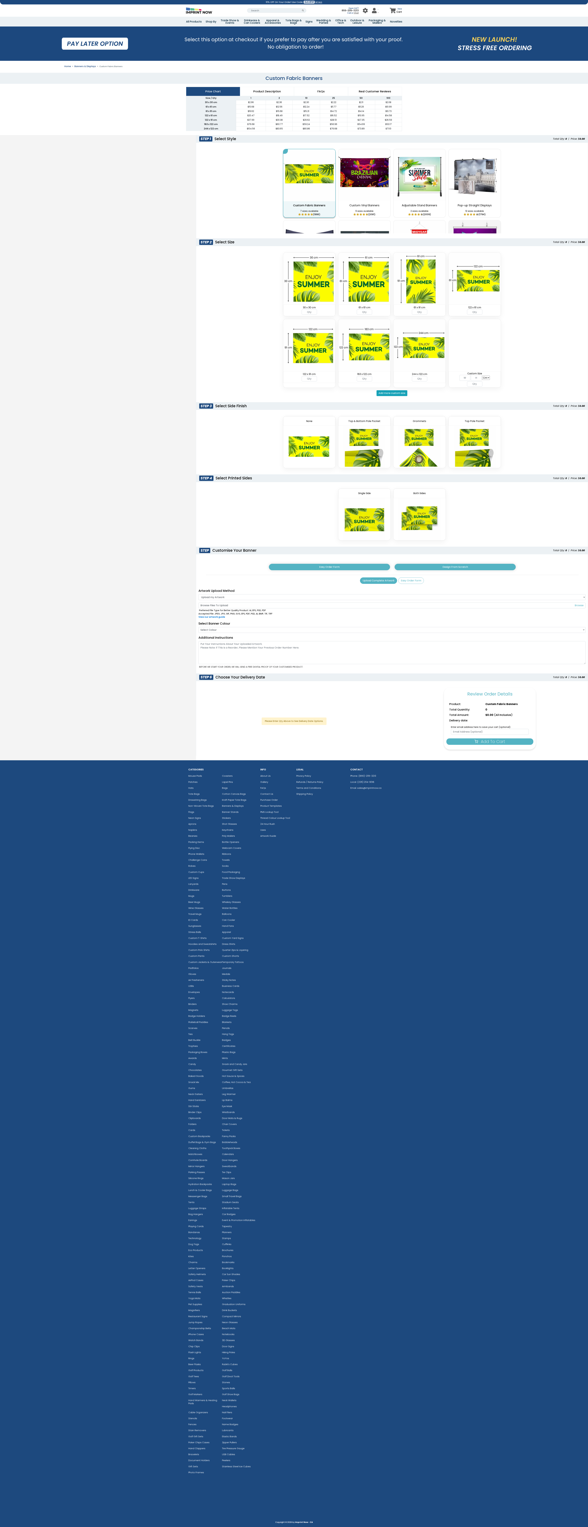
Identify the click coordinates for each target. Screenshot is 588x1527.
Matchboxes (195, 1154)
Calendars (228, 1154)
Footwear (227, 1418)
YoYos (225, 1358)
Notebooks (228, 1334)
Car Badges (229, 1214)
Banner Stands (230, 812)
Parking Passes (196, 1172)
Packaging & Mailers (377, 21)
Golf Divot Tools (230, 1376)
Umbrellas (227, 1088)
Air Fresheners (196, 980)
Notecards (228, 992)
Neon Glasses (230, 1322)
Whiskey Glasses (231, 902)
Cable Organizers (198, 1412)
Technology (194, 1238)
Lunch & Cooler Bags (200, 1190)
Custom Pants (196, 956)
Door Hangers (230, 1160)
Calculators (228, 998)
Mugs (191, 896)
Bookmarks (228, 1262)
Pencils (226, 1028)
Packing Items (196, 842)
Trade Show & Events (230, 21)
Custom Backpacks (199, 1136)
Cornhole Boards (197, 1160)
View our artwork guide (211, 616)
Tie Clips (226, 1172)
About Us (265, 775)
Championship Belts (199, 1328)
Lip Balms (227, 1100)
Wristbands (228, 1112)
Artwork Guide (268, 835)
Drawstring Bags (197, 799)
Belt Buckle (194, 1040)
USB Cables (228, 1454)
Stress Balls (194, 932)
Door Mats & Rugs (232, 1118)
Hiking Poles (228, 1352)
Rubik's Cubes (230, 1364)
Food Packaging (231, 872)
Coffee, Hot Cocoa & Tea (236, 1082)
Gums (191, 1088)
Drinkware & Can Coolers (252, 21)
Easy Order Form (329, 567)
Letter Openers (196, 1268)
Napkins (192, 830)
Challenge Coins (197, 860)
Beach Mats (228, 1328)
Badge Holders (196, 1016)
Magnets (193, 1010)
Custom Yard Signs (233, 938)
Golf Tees (193, 1376)
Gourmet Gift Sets (232, 1070)
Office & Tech (340, 21)
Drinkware (193, 890)
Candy (192, 1064)
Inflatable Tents (230, 1208)
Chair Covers (229, 1124)
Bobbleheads (229, 1142)
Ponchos (227, 1256)
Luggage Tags (230, 1010)
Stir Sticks (193, 1106)
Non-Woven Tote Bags (201, 805)
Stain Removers (197, 1430)
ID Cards (193, 920)
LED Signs (193, 878)
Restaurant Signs (197, 1316)
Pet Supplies (195, 1304)
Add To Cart (492, 742)
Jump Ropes (195, 1322)
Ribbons (226, 854)
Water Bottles (229, 908)
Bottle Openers (230, 842)
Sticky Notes (229, 980)
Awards (192, 1058)
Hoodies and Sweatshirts (202, 944)
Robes (192, 865)
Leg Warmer (229, 1094)
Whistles (226, 1298)
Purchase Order (269, 799)
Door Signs (228, 1346)
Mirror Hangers (196, 1166)
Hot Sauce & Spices (233, 1076)
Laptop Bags (229, 1184)
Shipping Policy (304, 794)
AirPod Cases (195, 1280)
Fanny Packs (229, 1136)
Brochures (227, 1250)
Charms (192, 1262)
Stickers (226, 818)
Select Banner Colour (214, 623)
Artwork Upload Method (216, 591)
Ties (190, 1034)
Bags (225, 788)
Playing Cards (196, 1226)
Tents (191, 1202)
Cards (191, 1130)
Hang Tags (228, 1034)
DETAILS (318, 2)
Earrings (192, 1220)
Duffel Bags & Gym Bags (202, 1142)
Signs (309, 21)
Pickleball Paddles (198, 1022)
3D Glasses (228, 1340)
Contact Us (266, 794)
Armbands (228, 1286)
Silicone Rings (196, 1178)
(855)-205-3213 (367, 775)
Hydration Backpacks (200, 1184)
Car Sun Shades (231, 1274)
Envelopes (194, 992)
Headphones (229, 1406)
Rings (191, 1358)
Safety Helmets (197, 1274)
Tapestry (227, 1226)
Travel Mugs (195, 914)
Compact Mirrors (231, 1316)
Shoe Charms (229, 1004)
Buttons (226, 890)
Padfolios (193, 968)
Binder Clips (195, 1112)
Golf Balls (227, 1370)
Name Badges (230, 1424)
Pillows (192, 1382)
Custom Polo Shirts (199, 950)
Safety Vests (195, 1286)
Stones (226, 1382)
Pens (224, 884)
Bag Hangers (195, 1214)
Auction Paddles (231, 1292)
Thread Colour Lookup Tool (275, 818)
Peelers (226, 1460)
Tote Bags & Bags (293, 21)
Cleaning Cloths (197, 1148)
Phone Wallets (196, 854)
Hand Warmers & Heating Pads (202, 1402)
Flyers (191, 998)
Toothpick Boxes (231, 1148)
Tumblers (227, 896)
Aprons (192, 824)
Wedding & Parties (323, 21)
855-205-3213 (350, 10)
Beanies (192, 835)
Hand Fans (228, 926)
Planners (227, 1232)
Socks (225, 865)
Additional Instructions (215, 637)
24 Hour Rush (267, 824)
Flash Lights (194, 1352)
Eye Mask (227, 1106)
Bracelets (193, 1454)
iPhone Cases (196, 1334)
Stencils (192, 1418)
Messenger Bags (197, 1196)
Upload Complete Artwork (378, 580)
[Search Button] (303, 10)
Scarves (192, 1028)
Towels (226, 860)
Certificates (228, 1046)
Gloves (192, 974)
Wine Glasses (196, 908)
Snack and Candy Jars (234, 1064)
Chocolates (195, 1070)
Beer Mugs (194, 902)
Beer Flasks (194, 1364)
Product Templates (271, 805)
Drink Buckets (229, 1310)
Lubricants (228, 1430)
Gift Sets (193, 1466)
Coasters (227, 775)
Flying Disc (194, 848)
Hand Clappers (196, 1448)
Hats (191, 788)
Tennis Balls (194, 1292)
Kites (191, 1256)
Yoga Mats (194, 1298)
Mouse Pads (195, 775)
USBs (191, 986)
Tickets (226, 1130)
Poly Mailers (228, 835)
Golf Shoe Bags (230, 1394)
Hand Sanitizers (197, 1100)
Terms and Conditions (308, 788)
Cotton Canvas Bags (234, 794)
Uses (263, 830)
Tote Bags (194, 794)
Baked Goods (196, 1076)
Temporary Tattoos (233, 962)
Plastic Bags (229, 1052)
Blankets (227, 1022)
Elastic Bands (229, 1436)
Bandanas (194, 1232)
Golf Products (196, 1370)
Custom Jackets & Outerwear (205, 962)
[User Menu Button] (365, 10)
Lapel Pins (227, 782)
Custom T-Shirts (197, 938)
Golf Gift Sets (195, 1436)
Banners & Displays (85, 66)
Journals (226, 968)
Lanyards (193, 884)
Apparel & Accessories (273, 21)
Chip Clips (194, 1346)
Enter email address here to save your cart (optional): (481, 727)
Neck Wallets (229, 1400)
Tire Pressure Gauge (233, 1448)
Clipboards (194, 1118)
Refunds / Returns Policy (309, 782)
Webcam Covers (231, 848)
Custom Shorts (230, 956)
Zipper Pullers (229, 1442)
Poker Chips (228, 1280)
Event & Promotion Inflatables (238, 1220)
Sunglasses (194, 926)
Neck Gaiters (195, 1094)
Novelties (396, 21)
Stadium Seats (230, 1202)
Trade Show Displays (233, 878)
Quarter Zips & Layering (235, 950)
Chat (356, 13)
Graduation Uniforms (233, 1304)
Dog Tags (193, 1244)
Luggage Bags (230, 1190)
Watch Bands (195, 1340)
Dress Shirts (228, 944)
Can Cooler (228, 920)
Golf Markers (195, 1394)
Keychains (227, 830)
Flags (191, 812)
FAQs (263, 788)
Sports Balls (228, 1388)
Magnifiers (194, 1310)
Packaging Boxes (197, 1052)
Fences (192, 1424)
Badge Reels (229, 1016)
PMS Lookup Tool (269, 812)
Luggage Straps (197, 1208)
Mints (225, 1058)
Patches (193, 782)
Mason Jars (228, 1178)
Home (67, 66)
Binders (192, 1004)
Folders (192, 1124)
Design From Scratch (455, 567)
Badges (226, 1040)
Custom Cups (196, 872)
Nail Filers (227, 1412)
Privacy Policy (303, 775)
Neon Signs (194, 818)
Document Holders (199, 1460)
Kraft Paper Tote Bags (234, 799)
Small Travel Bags (232, 1196)
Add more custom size (392, 393)
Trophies (193, 1046)
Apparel (226, 932)
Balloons (227, 914)
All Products (194, 21)
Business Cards (230, 986)
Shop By (211, 21)
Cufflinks (226, 1244)
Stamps (226, 1238)
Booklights (228, 1268)
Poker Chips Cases (198, 1442)
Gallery (264, 782)
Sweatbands (229, 1166)
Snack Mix (193, 1082)
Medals (226, 974)
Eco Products (195, 1250)
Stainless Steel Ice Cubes (236, 1466)
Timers (192, 1388)
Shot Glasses (229, 824)
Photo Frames (196, 1472)
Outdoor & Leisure (357, 21)
